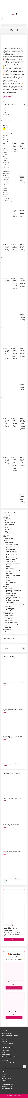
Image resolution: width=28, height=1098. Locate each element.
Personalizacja (7, 629)
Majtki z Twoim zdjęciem (13, 597)
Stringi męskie (10, 602)
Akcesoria (5, 517)
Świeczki (7, 529)
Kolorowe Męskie (11, 593)
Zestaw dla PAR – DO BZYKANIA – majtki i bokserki (14, 146)
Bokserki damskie (11, 546)
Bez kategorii (6, 535)
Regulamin (4, 1080)
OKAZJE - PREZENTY (8, 613)
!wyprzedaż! (6, 515)
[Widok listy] (4, 101)
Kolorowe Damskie (11, 551)
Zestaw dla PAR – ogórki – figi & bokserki (22, 248)
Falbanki (8, 547)
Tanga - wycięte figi (11, 568)
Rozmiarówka (5, 1060)
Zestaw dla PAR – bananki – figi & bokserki (22, 387)
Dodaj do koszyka (14, 988)
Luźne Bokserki (10, 595)
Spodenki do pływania (12, 600)
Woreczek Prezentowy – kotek (22, 213)
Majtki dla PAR (7, 96)
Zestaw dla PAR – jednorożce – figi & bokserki (22, 318)
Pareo (6, 527)
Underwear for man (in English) (15, 604)
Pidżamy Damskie (11, 582)
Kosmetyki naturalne (11, 522)
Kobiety (5, 540)
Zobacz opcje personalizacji (14, 939)
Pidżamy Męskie (10, 610)
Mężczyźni (6, 586)
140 (5, 112)
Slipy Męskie (9, 598)
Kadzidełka (8, 519)
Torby (6, 531)
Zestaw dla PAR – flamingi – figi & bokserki (14, 248)
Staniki (8, 584)
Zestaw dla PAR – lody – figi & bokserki (22, 179)
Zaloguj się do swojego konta (9, 1062)
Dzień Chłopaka (9, 615)
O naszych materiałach (7, 1086)
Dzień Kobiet (8, 618)
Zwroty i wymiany (6, 1054)
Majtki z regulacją (11, 561)
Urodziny (7, 625)
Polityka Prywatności (7, 1078)
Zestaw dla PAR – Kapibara (7, 280)
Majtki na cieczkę (9, 524)
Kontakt (4, 1076)
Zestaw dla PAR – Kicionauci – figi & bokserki (7, 248)
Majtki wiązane (10, 559)
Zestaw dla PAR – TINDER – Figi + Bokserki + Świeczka (7, 353)
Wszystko (6, 114)
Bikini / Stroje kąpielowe (13, 575)
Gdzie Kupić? (5, 1039)
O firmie (4, 1074)
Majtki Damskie (9, 542)
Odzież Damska (9, 573)
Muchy (6, 526)
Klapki (6, 520)
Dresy (7, 577)
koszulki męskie (10, 608)
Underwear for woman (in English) (13, 570)
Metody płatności (6, 1050)
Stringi (8, 566)
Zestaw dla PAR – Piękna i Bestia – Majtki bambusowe (22, 462)
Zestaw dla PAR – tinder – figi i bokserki (14, 213)
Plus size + (9, 564)
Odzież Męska (8, 606)
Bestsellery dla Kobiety (12, 544)
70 (5, 110)
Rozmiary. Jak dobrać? (7, 1043)
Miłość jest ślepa (7, 612)
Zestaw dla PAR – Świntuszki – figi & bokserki (7, 461)
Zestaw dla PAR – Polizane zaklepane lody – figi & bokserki (14, 353)
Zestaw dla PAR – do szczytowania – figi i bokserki (14, 283)
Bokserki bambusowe (12, 592)
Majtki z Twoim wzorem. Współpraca (11, 1056)
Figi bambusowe (10, 549)
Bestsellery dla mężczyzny (13, 590)
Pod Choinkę (8, 620)
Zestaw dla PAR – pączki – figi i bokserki (22, 145)
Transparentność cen (7, 1088)
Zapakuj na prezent (10, 533)
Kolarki (8, 579)
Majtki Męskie (8, 588)
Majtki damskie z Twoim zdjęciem (13, 555)
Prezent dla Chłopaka (11, 622)
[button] (2, 18)
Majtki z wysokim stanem (13, 563)
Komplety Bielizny (11, 553)
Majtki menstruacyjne (12, 557)
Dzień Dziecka (8, 617)
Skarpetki (5, 631)
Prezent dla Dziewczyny (11, 624)
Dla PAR (5, 536)
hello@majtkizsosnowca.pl (11, 1035)
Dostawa (4, 1052)
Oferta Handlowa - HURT (8, 1084)
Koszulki (8, 580)
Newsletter (4, 1041)
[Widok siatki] (3, 101)
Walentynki (8, 627)
